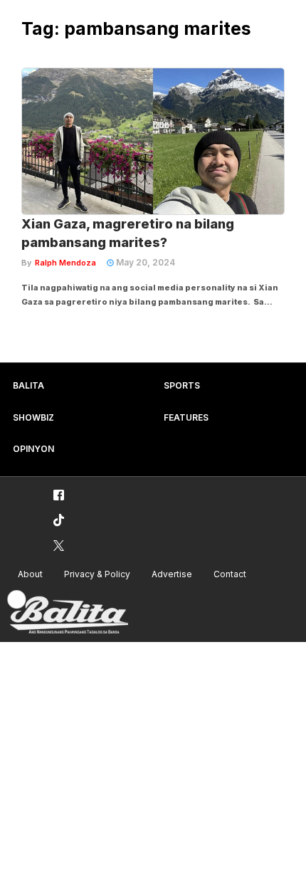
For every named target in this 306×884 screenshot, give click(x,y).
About (30, 574)
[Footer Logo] (67, 612)
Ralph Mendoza (65, 263)
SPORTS (182, 385)
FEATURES (186, 417)
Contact (229, 574)
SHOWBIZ (33, 417)
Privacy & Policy (97, 574)
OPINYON (33, 448)
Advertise (172, 574)
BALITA (28, 385)
